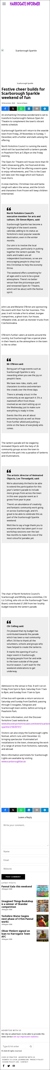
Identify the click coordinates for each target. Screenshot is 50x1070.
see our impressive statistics (25, 1036)
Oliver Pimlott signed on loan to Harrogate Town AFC (15, 933)
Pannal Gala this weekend (16, 886)
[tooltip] (5, 109)
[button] (30, 1046)
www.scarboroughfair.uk (13, 761)
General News (22, 103)
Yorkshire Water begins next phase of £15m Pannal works (17, 919)
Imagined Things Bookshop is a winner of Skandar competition (17, 904)
